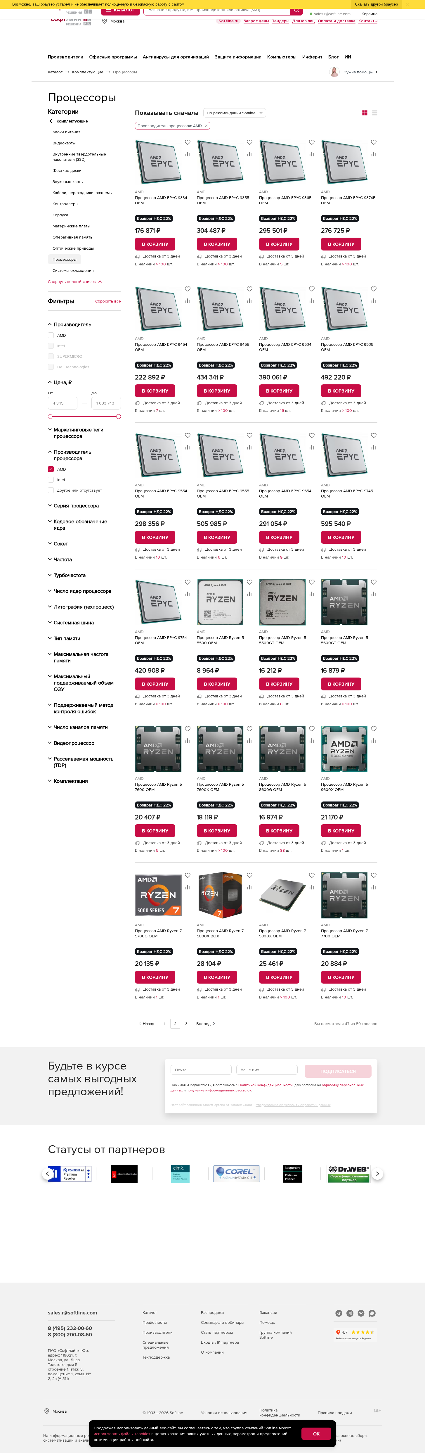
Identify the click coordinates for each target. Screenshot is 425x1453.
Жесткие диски (67, 170)
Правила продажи (335, 1412)
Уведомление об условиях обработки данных (293, 1105)
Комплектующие (72, 121)
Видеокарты (64, 143)
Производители (158, 1332)
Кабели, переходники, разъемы (82, 192)
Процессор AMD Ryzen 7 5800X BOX (220, 933)
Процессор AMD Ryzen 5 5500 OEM (220, 640)
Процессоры (65, 259)
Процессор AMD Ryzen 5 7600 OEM (158, 787)
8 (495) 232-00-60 (70, 1328)
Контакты (367, 20)
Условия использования (224, 1412)
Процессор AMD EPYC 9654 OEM (285, 493)
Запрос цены (256, 20)
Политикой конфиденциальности (265, 1085)
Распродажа (212, 1312)
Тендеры (280, 20)
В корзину (155, 244)
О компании (212, 1352)
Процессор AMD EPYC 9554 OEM (161, 493)
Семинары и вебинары (222, 1322)
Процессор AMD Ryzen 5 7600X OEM (220, 787)
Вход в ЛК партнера (220, 1342)
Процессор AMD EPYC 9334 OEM (161, 200)
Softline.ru (228, 20)
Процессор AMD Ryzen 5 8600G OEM (282, 787)
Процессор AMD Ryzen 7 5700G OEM (158, 933)
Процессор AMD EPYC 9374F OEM (348, 200)
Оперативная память (72, 237)
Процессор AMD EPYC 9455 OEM (223, 347)
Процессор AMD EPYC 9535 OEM (347, 347)
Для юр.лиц (303, 20)
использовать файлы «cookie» (122, 1433)
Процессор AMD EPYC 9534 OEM (285, 347)
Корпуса (60, 214)
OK (316, 1433)
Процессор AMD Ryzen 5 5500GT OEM (282, 640)
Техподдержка (156, 1357)
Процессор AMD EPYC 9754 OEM (161, 640)
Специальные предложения (156, 1345)
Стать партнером (217, 1332)
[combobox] (234, 113)
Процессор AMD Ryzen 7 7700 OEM (344, 933)
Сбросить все (108, 301)
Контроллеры (65, 203)
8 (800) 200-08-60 (70, 1334)
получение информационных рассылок (219, 1090)
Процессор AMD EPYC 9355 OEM (223, 200)
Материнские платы (71, 226)
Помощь (267, 1322)
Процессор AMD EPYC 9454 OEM (161, 347)
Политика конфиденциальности (279, 1412)
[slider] (50, 416)
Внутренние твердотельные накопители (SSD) (79, 157)
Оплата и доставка (336, 20)
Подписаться (338, 1071)
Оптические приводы (73, 248)
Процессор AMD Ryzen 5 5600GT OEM (344, 640)
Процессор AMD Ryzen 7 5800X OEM (282, 933)
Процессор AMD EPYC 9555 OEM (223, 493)
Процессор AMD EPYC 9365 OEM (285, 200)
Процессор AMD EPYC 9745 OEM (347, 493)
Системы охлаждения (73, 270)
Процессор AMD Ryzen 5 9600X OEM (344, 787)
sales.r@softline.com (332, 13)
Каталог (150, 1312)
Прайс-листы (155, 1322)
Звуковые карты (68, 181)
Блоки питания (67, 131)
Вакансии (268, 1312)
